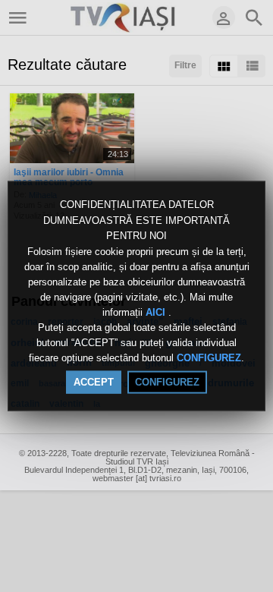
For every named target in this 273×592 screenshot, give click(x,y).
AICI (157, 312)
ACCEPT (94, 381)
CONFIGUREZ (209, 358)
